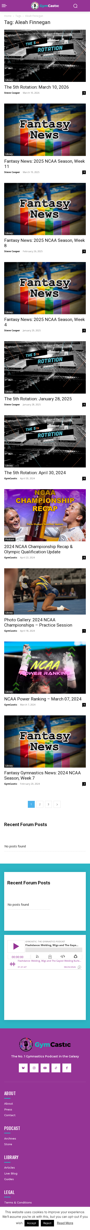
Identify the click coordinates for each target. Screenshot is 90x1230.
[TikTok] (55, 1068)
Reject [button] (47, 1223)
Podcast (9, 539)
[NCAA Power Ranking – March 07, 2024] (45, 668)
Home (8, 16)
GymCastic (10, 478)
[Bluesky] (23, 1068)
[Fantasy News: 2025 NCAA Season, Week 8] (45, 209)
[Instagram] (34, 1068)
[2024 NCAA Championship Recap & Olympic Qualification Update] (45, 515)
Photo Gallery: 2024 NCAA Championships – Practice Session (38, 622)
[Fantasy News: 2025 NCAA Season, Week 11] (45, 130)
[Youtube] (45, 1068)
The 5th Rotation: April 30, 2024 (35, 472)
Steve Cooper (12, 92)
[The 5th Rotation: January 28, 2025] (45, 367)
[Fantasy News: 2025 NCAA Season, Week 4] (45, 288)
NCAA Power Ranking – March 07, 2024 (42, 699)
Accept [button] (31, 1223)
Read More (65, 1223)
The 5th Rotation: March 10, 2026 (36, 87)
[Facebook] (66, 1068)
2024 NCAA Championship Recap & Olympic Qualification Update (38, 549)
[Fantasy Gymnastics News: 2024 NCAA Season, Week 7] (45, 741)
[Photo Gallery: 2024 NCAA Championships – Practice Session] (45, 591)
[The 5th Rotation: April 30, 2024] (45, 441)
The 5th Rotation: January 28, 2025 (38, 398)
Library (9, 80)
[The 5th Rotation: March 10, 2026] (45, 56)
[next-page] (57, 804)
